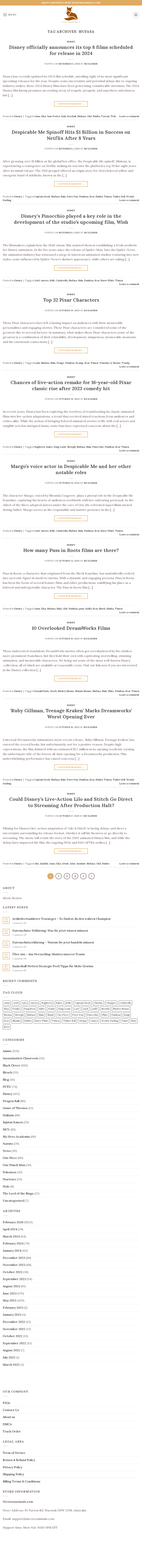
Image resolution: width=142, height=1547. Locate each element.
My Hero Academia (16, 1136)
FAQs (6, 1403)
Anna (37, 116)
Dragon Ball (11, 1101)
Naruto (8, 1143)
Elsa (43, 116)
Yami (124, 1020)
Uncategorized (13, 1200)
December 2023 (14, 1258)
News (7, 1151)
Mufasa (81, 116)
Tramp (126, 363)
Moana (8, 1014)
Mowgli (71, 446)
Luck (85, 1008)
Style (6, 1186)
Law (76, 1008)
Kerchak (71, 116)
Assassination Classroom (20, 1058)
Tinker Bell (119, 196)
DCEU (7, 1086)
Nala (63, 196)
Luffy (95, 1008)
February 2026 (13, 1222)
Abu (36, 863)
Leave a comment (129, 116)
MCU (6, 1129)
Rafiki (88, 608)
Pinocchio (98, 446)
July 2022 (9, 1357)
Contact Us (11, 1410)
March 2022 (11, 1364)
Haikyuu (8, 1115)
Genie (65, 863)
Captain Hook (42, 196)
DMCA (7, 1424)
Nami (50, 1014)
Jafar (72, 863)
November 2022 (14, 1329)
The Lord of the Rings (18, 1193)
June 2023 (10, 1293)
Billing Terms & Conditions (21, 1481)
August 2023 (11, 1286)
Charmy (98, 1002)
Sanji (127, 1014)
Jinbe (42, 1008)
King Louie (60, 446)
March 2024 (11, 1236)
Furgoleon (29, 1008)
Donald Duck (41, 691)
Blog (6, 1079)
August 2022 (11, 1350)
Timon (108, 196)
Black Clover (11, 1065)
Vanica (94, 1020)
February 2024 (13, 1243)
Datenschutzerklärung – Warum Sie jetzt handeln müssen (53, 942)
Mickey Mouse (66, 691)
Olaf (89, 116)
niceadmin (91, 64)
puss (81, 608)
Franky (16, 1008)
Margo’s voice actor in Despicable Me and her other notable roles (71, 469)
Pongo (60, 363)
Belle (52, 280)
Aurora (44, 280)
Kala (63, 116)
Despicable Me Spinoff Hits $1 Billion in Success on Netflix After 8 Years (71, 135)
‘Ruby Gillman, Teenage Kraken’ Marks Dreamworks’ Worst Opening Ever (71, 713)
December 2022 (14, 1322)
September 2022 (14, 1343)
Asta (24, 1002)
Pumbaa (83, 196)
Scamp (79, 363)
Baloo (49, 446)
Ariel (37, 280)
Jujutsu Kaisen (13, 1122)
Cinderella (61, 280)
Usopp (83, 1020)
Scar (91, 196)
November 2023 (14, 1265)
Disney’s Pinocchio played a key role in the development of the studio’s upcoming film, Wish (71, 219)
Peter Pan (72, 196)
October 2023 (12, 1272)
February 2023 (13, 1307)
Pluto (111, 691)
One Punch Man (14, 1165)
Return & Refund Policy (19, 1460)
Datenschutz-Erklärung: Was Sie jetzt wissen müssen (50, 930)
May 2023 (9, 1300)
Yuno (133, 1020)
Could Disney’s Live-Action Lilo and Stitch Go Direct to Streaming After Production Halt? (71, 802)
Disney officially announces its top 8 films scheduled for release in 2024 (71, 50)
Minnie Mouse (83, 691)
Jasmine (81, 863)
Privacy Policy (12, 1467)
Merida (105, 1008)
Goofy (53, 691)
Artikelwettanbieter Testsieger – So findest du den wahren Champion (61, 919)
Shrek (102, 608)
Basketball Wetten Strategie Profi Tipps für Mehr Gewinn (52, 966)
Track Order (12, 1431)
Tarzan (105, 116)
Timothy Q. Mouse (110, 363)
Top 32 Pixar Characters (71, 300)
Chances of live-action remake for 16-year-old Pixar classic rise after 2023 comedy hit (71, 385)
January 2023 (12, 1314)
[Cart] (136, 15)
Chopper (111, 1002)
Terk (113, 116)
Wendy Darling (109, 1020)
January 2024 (12, 1250)
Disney (71, 41)
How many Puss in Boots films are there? (71, 550)
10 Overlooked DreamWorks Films (71, 628)
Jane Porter (53, 116)
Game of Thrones (15, 1108)
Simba (96, 116)
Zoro (7, 1026)
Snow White (107, 280)
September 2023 (14, 1279)
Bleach (7, 1072)
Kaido (51, 1008)
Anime (7, 1051)
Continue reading (71, 103)
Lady (37, 363)
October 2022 (12, 1336)
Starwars (9, 1179)
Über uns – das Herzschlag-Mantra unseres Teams (48, 954)
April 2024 (10, 1229)
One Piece (63, 1014)
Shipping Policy (13, 1474)
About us (9, 1417)
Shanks (17, 1020)
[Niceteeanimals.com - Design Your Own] (71, 15)
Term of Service (14, 1453)
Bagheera (39, 446)
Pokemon (9, 1172)
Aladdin (44, 863)
